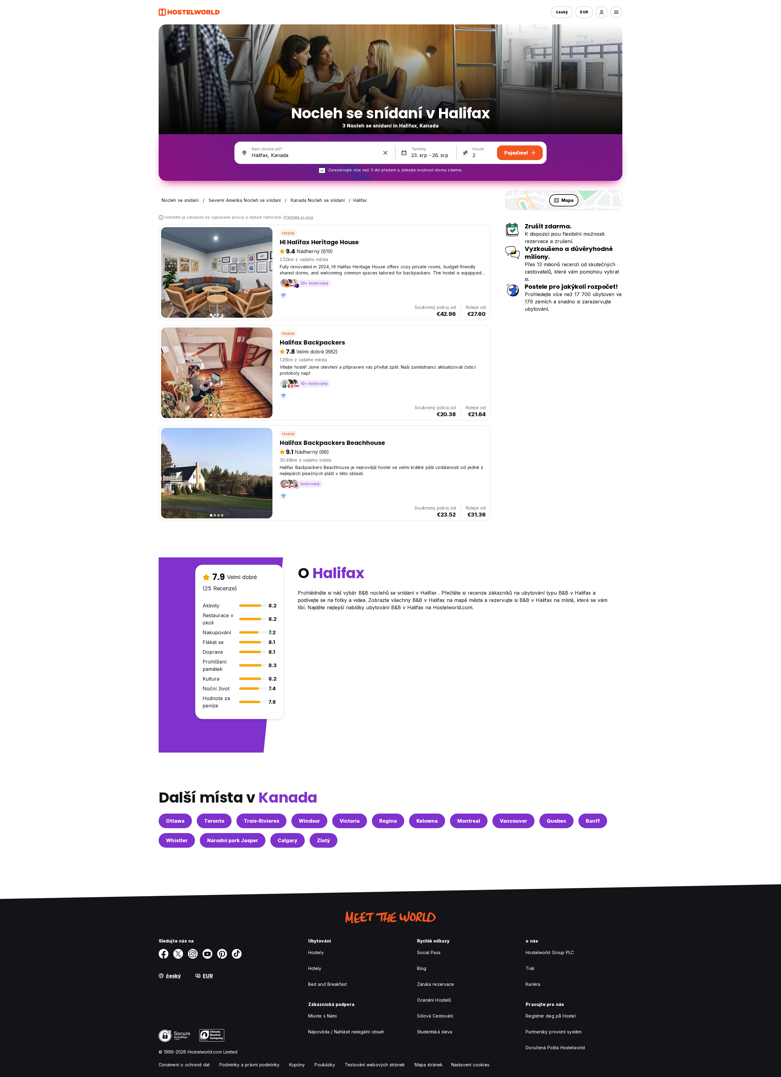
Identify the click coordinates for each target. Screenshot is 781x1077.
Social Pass (429, 952)
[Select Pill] (602, 12)
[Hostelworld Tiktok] (237, 954)
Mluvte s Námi (322, 1015)
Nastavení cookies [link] (470, 1064)
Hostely (316, 952)
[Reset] (385, 152)
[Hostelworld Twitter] (178, 954)
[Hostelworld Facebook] (163, 954)
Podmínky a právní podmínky (249, 1064)
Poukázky (325, 1064)
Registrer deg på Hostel (550, 1015)
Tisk (530, 968)
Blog (421, 968)
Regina (388, 821)
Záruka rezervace (435, 984)
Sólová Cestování (435, 1015)
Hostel (288, 233)
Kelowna (427, 821)
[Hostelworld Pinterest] (222, 954)
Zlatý (323, 840)
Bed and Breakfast (327, 984)
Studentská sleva (434, 1031)
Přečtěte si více (298, 217)
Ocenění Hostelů (434, 1000)
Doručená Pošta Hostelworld (555, 1047)
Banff (593, 821)
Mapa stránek (429, 1064)
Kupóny (297, 1064)
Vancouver (513, 821)
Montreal (468, 821)
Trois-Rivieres (261, 821)
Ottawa (175, 821)
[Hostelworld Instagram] (193, 954)
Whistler (177, 840)
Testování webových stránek (375, 1064)
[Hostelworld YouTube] (207, 954)
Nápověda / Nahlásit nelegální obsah (346, 1031)
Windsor (309, 821)
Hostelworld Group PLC (550, 952)
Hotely (315, 968)
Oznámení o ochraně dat (184, 1064)
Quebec (556, 821)
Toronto (214, 821)
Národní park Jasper (232, 840)
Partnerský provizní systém (553, 1031)
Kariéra (533, 984)
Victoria (350, 821)
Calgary (287, 840)
